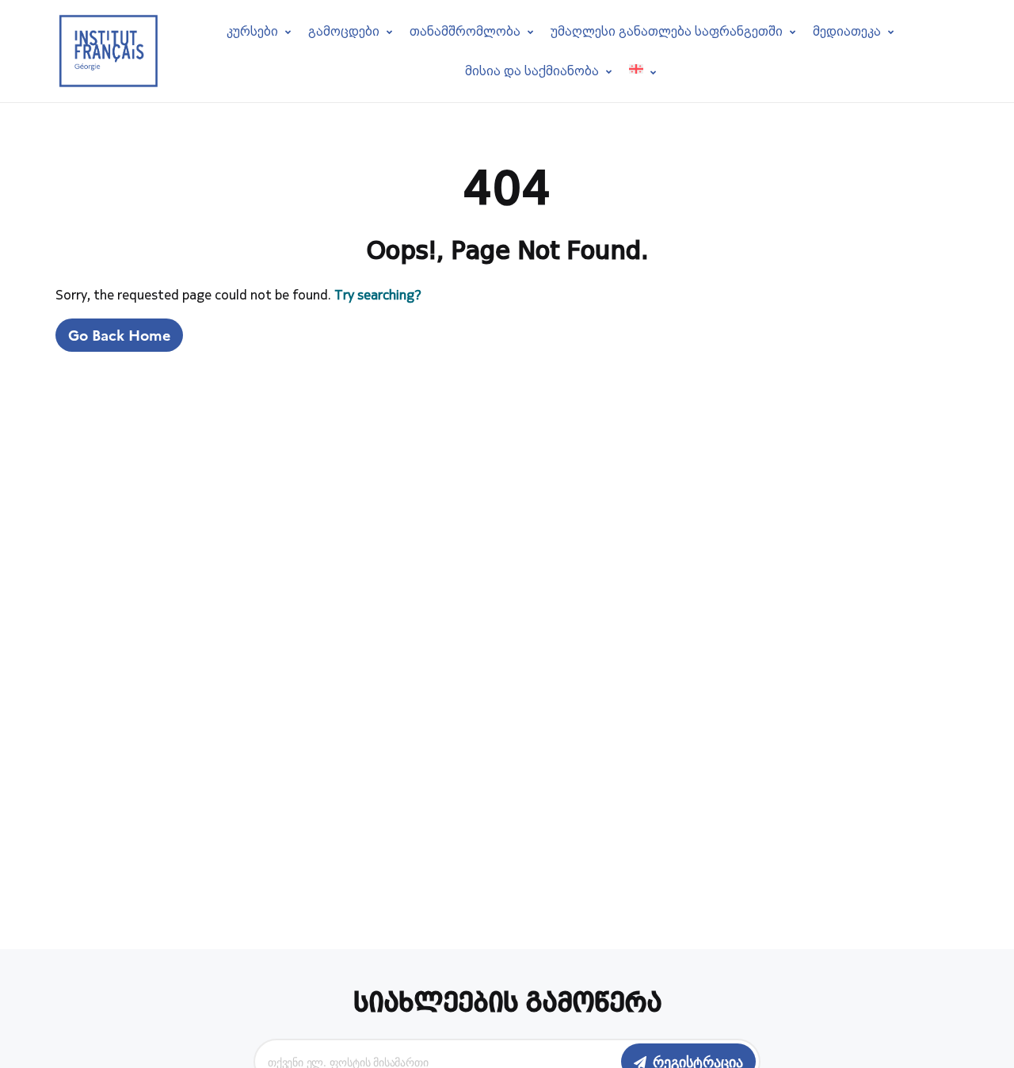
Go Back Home (119, 335)
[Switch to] (642, 70)
